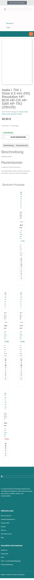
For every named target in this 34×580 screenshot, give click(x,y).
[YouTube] (5, 503)
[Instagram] (2, 503)
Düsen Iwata (23, 112)
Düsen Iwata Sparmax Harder (12, 114)
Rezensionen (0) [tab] (21, 145)
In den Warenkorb (18, 137)
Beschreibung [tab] (9, 145)
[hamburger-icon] (31, 34)
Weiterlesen (5, 449)
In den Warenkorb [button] (21, 268)
